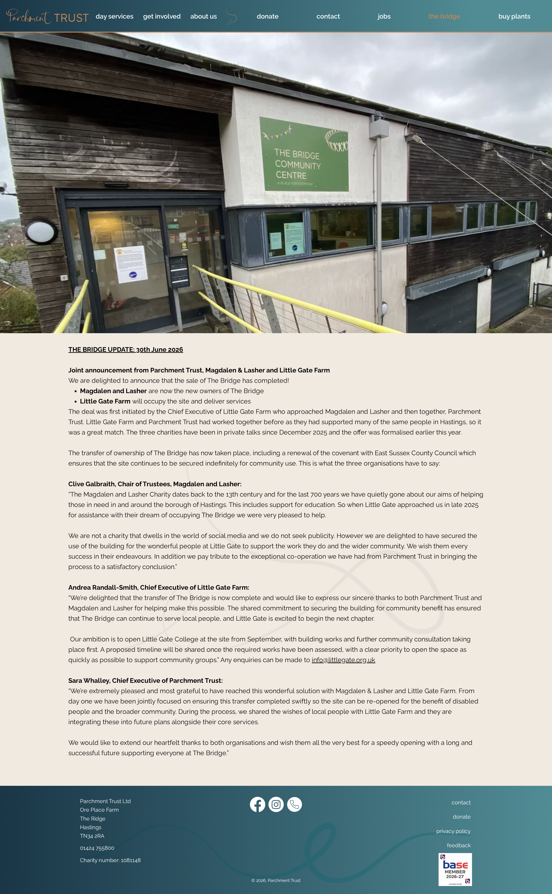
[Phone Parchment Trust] (294, 804)
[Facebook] (257, 804)
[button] (116, 16)
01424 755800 (97, 848)
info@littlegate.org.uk (343, 660)
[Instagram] (276, 804)
